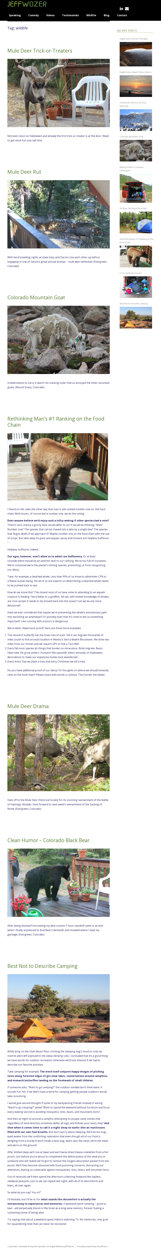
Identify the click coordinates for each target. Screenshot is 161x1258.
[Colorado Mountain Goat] (136, 151)
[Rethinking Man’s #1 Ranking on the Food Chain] (136, 256)
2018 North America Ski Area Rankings (133, 104)
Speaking (15, 15)
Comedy (33, 15)
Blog (106, 15)
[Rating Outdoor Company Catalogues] (136, 188)
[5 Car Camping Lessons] (136, 287)
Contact (122, 15)
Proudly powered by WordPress (92, 1246)
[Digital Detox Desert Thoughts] (136, 54)
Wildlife (91, 15)
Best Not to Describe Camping (42, 965)
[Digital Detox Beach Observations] (136, 86)
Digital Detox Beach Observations (136, 72)
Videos (50, 15)
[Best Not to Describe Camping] (136, 318)
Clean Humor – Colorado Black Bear (48, 840)
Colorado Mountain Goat (36, 297)
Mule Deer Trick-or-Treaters (39, 50)
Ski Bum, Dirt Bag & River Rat (133, 208)
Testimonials (70, 15)
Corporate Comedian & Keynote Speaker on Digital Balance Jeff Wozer (40, 1246)
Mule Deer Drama (28, 706)
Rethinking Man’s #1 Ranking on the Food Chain (55, 421)
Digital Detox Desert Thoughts (134, 38)
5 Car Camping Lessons (131, 273)
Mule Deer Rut (24, 171)
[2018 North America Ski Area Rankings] (136, 120)
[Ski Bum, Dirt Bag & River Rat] (136, 222)
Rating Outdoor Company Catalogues (132, 169)
